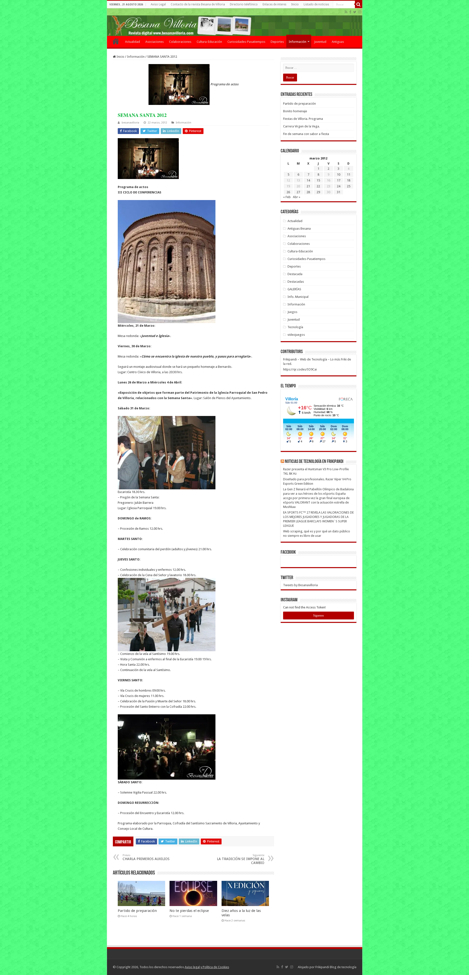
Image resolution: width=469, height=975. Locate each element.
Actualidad (132, 42)
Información (297, 42)
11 (348, 174)
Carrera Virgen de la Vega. (301, 126)
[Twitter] (355, 12)
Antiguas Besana (299, 228)
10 (338, 174)
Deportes (277, 42)
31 (338, 192)
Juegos (292, 312)
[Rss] (346, 12)
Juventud (320, 42)
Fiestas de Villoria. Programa (303, 119)
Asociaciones (154, 42)
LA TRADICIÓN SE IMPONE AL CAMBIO (240, 859)
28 (308, 192)
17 (338, 180)
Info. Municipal (298, 297)
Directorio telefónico (244, 4)
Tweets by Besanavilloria (300, 585)
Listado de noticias (316, 4)
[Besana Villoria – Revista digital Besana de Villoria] (234, 22)
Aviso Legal (158, 4)
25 (348, 186)
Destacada (295, 274)
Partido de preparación (137, 910)
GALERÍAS (294, 289)
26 (288, 192)
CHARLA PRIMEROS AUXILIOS (146, 857)
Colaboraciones (180, 42)
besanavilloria (130, 122)
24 (338, 186)
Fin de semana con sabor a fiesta (306, 134)
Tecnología (295, 327)
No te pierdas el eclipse (189, 910)
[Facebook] (350, 12)
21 (308, 186)
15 (318, 180)
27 (298, 192)
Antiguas (338, 42)
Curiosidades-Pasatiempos (246, 42)
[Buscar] (358, 4)
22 (318, 186)
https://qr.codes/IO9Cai (300, 369)
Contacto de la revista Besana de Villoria (198, 4)
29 (318, 192)
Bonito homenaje (295, 111)
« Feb (287, 197)
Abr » (296, 197)
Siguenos (318, 615)
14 (308, 180)
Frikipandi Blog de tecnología (335, 967)
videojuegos (296, 334)
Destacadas (296, 281)
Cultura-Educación (209, 42)
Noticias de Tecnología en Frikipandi (314, 461)
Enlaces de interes (274, 4)
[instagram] (360, 12)
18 (348, 180)
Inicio (295, 4)
